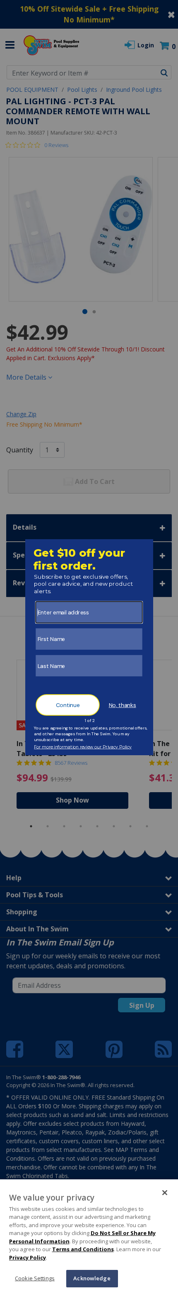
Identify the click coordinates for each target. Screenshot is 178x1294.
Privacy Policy (27, 1257)
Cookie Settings (35, 1278)
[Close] (165, 1193)
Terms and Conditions (83, 1249)
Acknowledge (91, 1278)
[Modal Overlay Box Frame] (89, 647)
